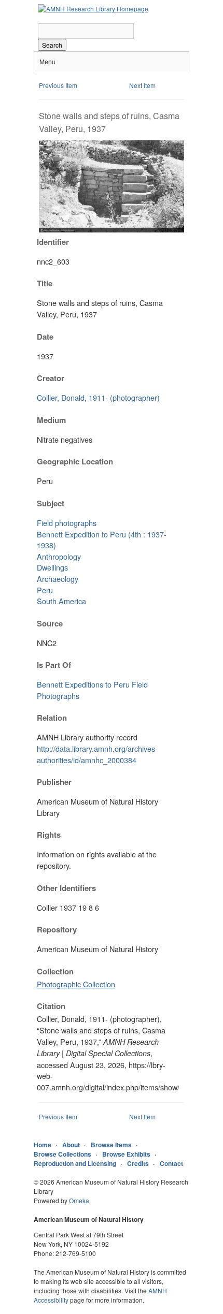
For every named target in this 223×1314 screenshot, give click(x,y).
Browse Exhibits (126, 1154)
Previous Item (58, 85)
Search (52, 44)
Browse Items (111, 1144)
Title (44, 283)
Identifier (53, 241)
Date (45, 336)
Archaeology (57, 578)
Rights (49, 834)
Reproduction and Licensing (75, 1163)
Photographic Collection (76, 984)
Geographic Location (75, 461)
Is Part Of (54, 664)
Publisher (54, 781)
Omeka (79, 1200)
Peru (45, 590)
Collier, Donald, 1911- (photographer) (98, 397)
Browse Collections (62, 1154)
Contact (171, 1163)
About (71, 1144)
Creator (50, 378)
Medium (51, 420)
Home (42, 1144)
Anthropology (59, 556)
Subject (50, 503)
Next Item (142, 85)
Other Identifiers (66, 888)
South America (61, 600)
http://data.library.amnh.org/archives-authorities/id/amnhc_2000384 (97, 754)
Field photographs (66, 522)
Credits (138, 1163)
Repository (57, 929)
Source (50, 623)
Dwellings (52, 567)
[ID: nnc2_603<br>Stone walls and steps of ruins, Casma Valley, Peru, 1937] (111, 229)
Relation (52, 717)
